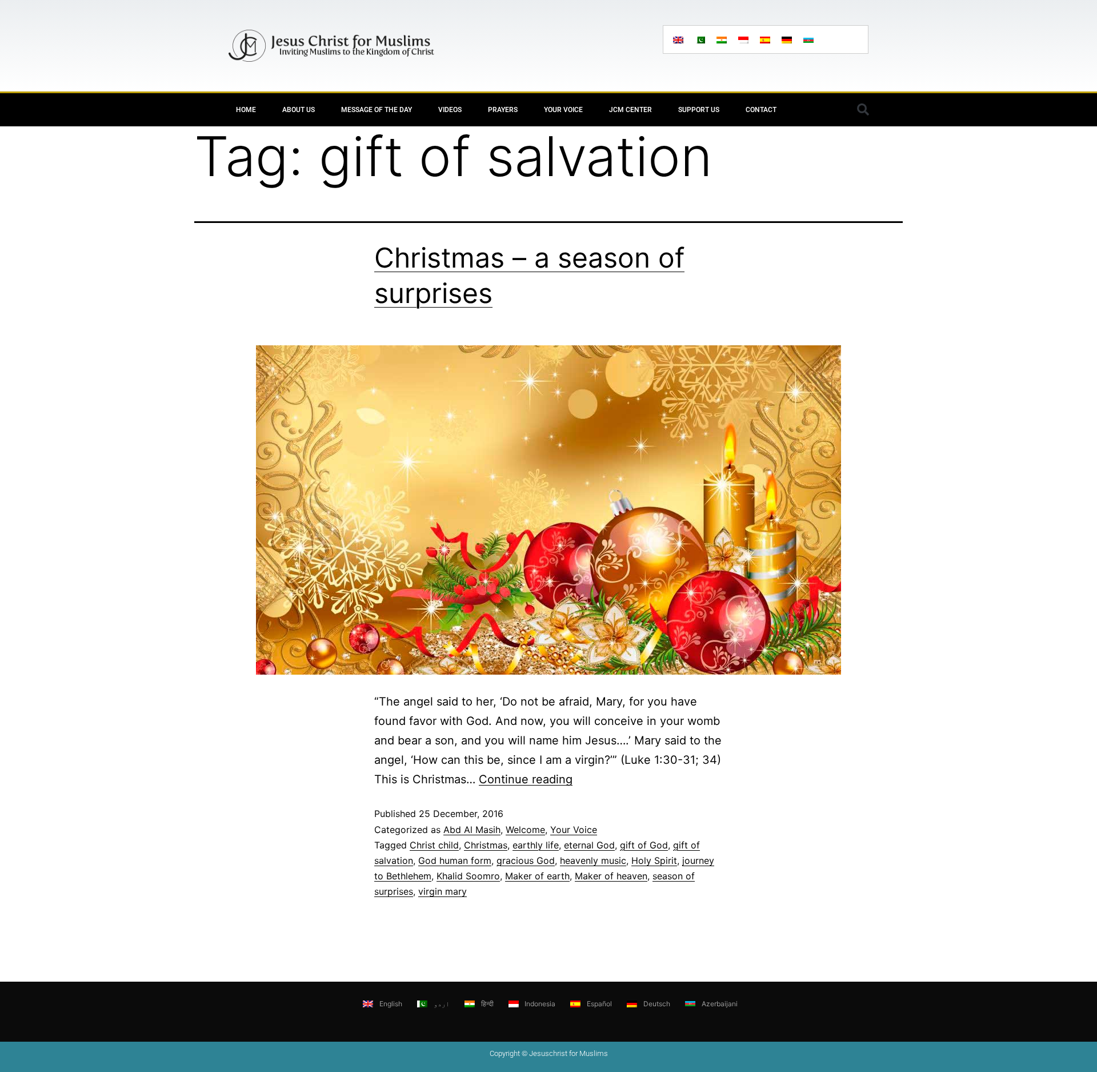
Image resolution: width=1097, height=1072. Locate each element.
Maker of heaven (611, 876)
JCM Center (630, 110)
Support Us (698, 110)
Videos (450, 110)
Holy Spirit (654, 860)
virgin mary (442, 891)
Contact (761, 110)
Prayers (503, 110)
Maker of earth (537, 876)
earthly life (536, 845)
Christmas (485, 845)
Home (246, 110)
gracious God (526, 860)
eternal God (589, 845)
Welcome (525, 829)
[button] (863, 110)
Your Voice (563, 110)
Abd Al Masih (472, 829)
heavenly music (593, 860)
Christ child (434, 845)
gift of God (644, 845)
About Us (298, 110)
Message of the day (376, 110)
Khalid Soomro (468, 876)
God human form (454, 860)
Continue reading (525, 779)
